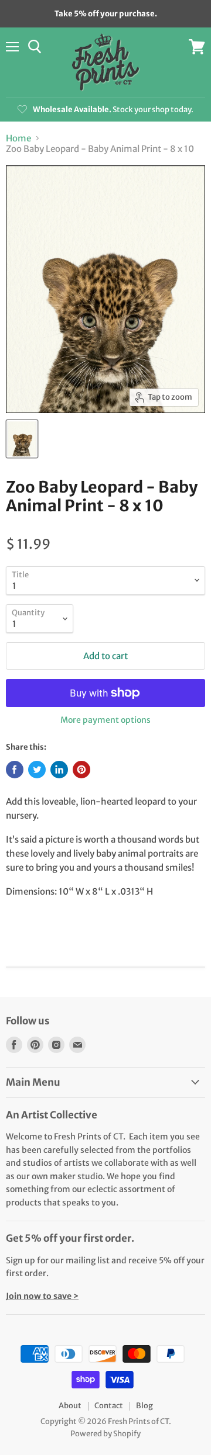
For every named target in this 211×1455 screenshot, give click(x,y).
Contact (108, 1406)
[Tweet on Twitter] (37, 769)
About (70, 1406)
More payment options (105, 720)
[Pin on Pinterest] (81, 769)
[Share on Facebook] (14, 769)
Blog (144, 1406)
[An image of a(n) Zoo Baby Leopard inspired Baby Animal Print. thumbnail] (22, 439)
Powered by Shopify (105, 1434)
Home (18, 138)
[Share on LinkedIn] (59, 769)
